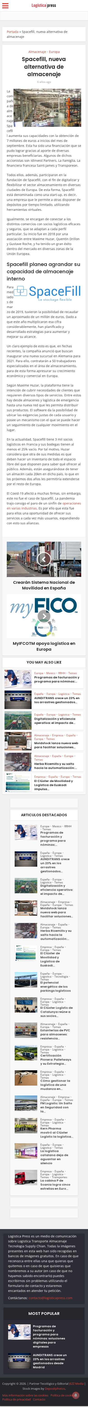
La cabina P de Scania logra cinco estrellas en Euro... (55, 1185)
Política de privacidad (16, 1399)
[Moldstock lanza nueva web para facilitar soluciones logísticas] (27, 908)
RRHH (61, 673)
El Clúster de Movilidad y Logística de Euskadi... (50, 959)
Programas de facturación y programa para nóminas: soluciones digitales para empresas (49, 1336)
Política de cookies (63, 1395)
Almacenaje (37, 52)
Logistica (63, 694)
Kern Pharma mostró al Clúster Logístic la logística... (56, 1133)
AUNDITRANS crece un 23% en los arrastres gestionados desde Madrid (50, 1361)
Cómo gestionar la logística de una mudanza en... (55, 1085)
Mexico (50, 673)
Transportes (59, 1177)
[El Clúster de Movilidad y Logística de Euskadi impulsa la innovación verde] (27, 953)
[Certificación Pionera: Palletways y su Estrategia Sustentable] (27, 1052)
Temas (72, 673)
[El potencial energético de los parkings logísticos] (27, 979)
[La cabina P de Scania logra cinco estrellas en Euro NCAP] (27, 1177)
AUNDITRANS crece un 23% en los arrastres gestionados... (57, 700)
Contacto (39, 1399)
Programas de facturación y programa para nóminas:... (56, 679)
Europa (54, 52)
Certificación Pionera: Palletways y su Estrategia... (55, 1060)
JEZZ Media (76, 1384)
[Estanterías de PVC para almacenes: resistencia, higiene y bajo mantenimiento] (27, 1030)
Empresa (57, 735)
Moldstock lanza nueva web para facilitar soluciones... (56, 745)
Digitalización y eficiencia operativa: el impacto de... (54, 721)
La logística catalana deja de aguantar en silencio (54, 1157)
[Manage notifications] (75, 1395)
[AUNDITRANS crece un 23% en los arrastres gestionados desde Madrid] (27, 859)
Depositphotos (55, 1389)
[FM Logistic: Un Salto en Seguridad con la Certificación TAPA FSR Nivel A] (27, 1103)
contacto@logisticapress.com (50, 1298)
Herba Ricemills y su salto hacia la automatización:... (55, 766)
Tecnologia (61, 976)
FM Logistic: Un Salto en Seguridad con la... (56, 1107)
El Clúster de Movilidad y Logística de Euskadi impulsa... (53, 785)
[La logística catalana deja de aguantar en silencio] (27, 1151)
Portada (13, 32)
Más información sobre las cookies (25, 1395)
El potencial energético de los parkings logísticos (55, 987)
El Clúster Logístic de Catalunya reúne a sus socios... (56, 1012)
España (39, 694)
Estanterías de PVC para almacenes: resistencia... (55, 1034)
